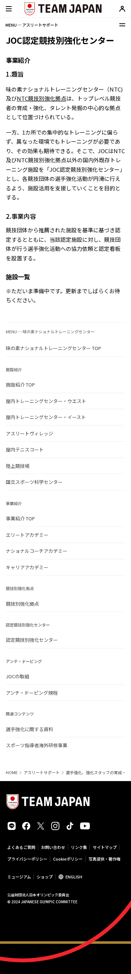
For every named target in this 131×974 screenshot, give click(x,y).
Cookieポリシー (68, 859)
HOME (11, 772)
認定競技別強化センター (32, 639)
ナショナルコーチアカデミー (36, 550)
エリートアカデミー (27, 534)
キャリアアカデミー (27, 567)
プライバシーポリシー (27, 859)
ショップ (45, 877)
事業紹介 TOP (20, 518)
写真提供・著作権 (104, 859)
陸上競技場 (17, 465)
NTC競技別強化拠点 (41, 98)
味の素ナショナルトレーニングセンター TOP (53, 348)
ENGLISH (74, 877)
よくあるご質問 (21, 847)
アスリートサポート (42, 772)
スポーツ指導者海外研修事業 (36, 745)
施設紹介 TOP (20, 384)
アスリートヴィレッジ (29, 433)
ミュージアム (19, 877)
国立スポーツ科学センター (34, 481)
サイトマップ (105, 847)
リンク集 (79, 847)
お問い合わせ (53, 847)
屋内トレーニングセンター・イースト (46, 417)
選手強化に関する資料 (29, 729)
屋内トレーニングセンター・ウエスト (46, 400)
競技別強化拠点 (22, 603)
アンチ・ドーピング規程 (31, 692)
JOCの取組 (17, 676)
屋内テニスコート (25, 449)
